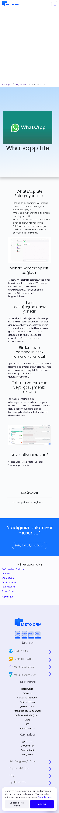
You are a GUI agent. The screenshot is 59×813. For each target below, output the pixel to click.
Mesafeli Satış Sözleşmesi (27, 710)
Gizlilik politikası (27, 702)
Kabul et (42, 804)
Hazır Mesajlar (8, 586)
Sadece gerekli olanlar (17, 804)
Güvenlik (27, 693)
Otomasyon (8, 577)
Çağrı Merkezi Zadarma (13, 569)
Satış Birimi (27, 754)
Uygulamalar (21, 84)
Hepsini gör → (9, 596)
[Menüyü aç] (54, 4)
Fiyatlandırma (27, 728)
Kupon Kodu (8, 591)
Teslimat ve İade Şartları (27, 715)
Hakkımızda (27, 688)
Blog (27, 719)
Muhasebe (7, 573)
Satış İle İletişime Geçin (29, 545)
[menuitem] (30, 651)
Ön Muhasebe (9, 582)
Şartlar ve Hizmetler (27, 697)
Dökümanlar (27, 745)
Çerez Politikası (27, 706)
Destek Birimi (27, 750)
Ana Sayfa (6, 84)
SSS (27, 724)
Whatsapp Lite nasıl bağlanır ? (27, 502)
